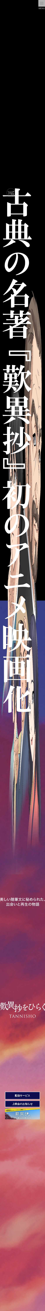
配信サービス (22, 1095)
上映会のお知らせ (22, 1103)
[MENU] (41, 3)
